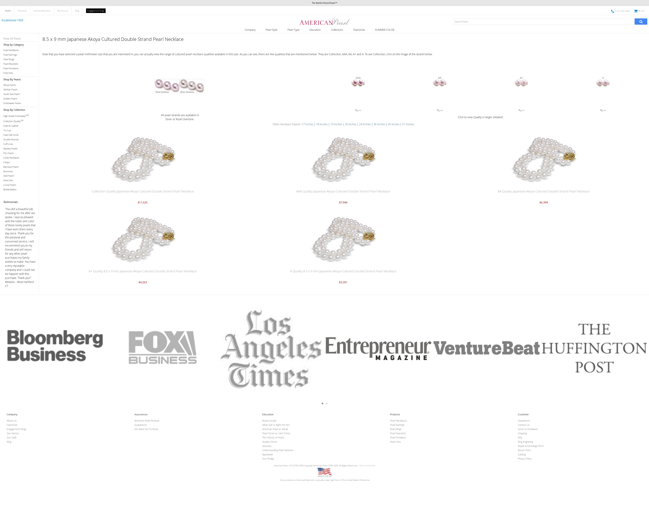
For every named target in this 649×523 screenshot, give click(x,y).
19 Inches (336, 124)
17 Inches (307, 124)
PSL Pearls (8, 153)
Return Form (524, 450)
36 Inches (379, 124)
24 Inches (365, 124)
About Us (12, 420)
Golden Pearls (10, 98)
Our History (13, 433)
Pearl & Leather (11, 125)
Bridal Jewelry (9, 189)
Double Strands (11, 139)
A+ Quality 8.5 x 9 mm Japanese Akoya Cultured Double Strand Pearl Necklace (143, 271)
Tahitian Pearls (10, 89)
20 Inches (350, 124)
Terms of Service (367, 465)
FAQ (520, 437)
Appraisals (267, 454)
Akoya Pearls (9, 85)
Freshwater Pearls (12, 103)
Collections (337, 29)
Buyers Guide (269, 420)
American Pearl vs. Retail (275, 429)
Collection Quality (13, 121)
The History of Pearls (273, 437)
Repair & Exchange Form (531, 446)
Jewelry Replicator (42, 10)
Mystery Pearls (10, 148)
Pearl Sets (8, 73)
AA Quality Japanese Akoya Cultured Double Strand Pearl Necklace (544, 191)
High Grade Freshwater (16, 115)
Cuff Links (8, 144)
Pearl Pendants (10, 68)
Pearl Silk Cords (11, 135)
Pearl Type (293, 29)
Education (315, 29)
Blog (77, 10)
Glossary (266, 446)
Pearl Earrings (10, 54)
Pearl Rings (8, 59)
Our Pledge (268, 458)
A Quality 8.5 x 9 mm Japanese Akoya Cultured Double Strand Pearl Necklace (343, 271)
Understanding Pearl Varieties (278, 450)
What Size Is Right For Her (276, 424)
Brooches (8, 171)
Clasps (6, 162)
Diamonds (22, 10)
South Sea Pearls (11, 94)
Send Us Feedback (528, 429)
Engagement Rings (95, 10)
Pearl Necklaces (11, 50)
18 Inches (322, 124)
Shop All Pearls (12, 38)
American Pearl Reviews (147, 420)
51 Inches (408, 124)
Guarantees (141, 424)
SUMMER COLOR (384, 29)
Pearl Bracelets (10, 63)
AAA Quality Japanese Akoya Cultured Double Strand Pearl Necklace (343, 191)
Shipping (522, 433)
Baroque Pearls (11, 166)
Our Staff (11, 437)
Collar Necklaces (11, 157)
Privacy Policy (525, 458)
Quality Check (269, 441)
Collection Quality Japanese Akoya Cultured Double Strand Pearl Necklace (143, 191)
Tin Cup (7, 130)
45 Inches (394, 124)
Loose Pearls (9, 185)
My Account (62, 10)
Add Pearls (8, 175)
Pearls (8, 10)
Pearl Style (271, 29)
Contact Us (524, 424)
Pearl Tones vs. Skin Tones (276, 433)
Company (250, 29)
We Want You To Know (146, 429)
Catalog (522, 454)
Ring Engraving (525, 441)
